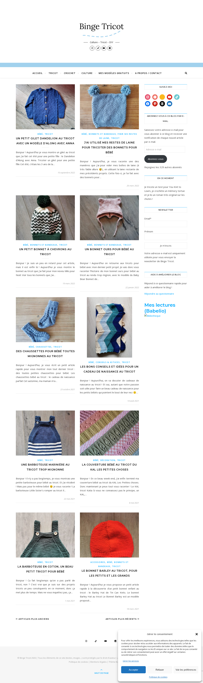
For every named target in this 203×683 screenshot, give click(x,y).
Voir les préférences (186, 669)
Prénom (148, 231)
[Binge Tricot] (101, 28)
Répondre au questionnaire (159, 293)
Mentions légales (98, 661)
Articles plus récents (121, 619)
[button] (196, 634)
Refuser (160, 669)
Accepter (133, 669)
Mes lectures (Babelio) (159, 308)
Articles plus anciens (33, 619)
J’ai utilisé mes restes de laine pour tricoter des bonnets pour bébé (109, 147)
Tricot (53, 73)
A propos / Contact (148, 73)
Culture (87, 73)
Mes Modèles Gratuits (114, 73)
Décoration (107, 460)
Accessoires (97, 562)
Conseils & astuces (108, 362)
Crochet (69, 73)
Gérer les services (131, 661)
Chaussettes (44, 346)
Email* (147, 218)
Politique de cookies (158, 677)
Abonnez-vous (156, 158)
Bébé (40, 134)
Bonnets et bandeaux (102, 134)
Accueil (38, 73)
